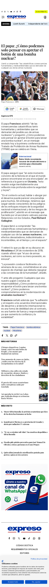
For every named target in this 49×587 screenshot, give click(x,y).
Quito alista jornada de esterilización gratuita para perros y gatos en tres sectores (24, 453)
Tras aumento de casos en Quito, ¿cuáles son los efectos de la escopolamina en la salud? (15, 361)
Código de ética (24, 545)
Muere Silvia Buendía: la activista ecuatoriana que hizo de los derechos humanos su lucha (26, 412)
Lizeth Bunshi (19, 24)
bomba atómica (33, 327)
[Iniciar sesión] (45, 17)
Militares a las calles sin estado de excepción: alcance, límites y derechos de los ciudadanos (14, 373)
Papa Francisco (17, 327)
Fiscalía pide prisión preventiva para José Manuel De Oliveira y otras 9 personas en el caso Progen (24, 443)
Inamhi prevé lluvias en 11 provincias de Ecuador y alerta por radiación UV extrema (24, 423)
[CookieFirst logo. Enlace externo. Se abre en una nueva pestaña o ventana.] (3, 561)
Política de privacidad (39, 559)
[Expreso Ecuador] (25, 532)
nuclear (7, 330)
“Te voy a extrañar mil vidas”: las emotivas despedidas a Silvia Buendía (25, 433)
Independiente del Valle (38, 24)
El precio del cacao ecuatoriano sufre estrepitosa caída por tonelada (14, 384)
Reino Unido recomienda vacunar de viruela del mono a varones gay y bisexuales (32, 161)
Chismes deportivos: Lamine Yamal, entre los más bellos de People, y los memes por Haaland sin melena (14, 350)
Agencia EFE (7, 116)
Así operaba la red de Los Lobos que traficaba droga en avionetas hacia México (15, 396)
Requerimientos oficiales (24, 549)
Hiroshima (17, 330)
